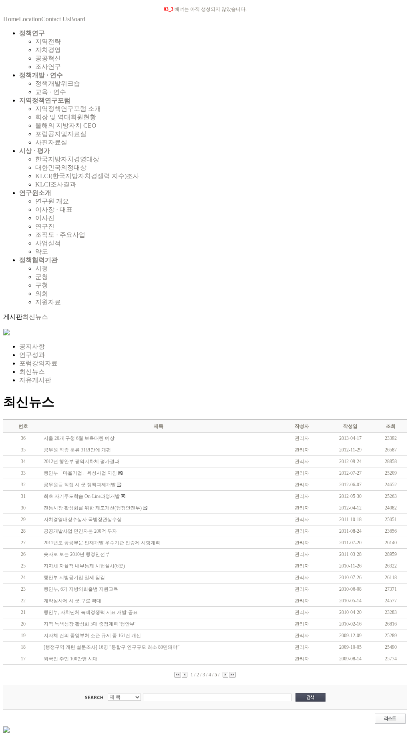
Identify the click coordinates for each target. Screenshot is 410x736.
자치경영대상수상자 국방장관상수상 (83, 519)
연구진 (44, 226)
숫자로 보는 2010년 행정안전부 (77, 554)
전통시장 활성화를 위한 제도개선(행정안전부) (93, 508)
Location (30, 19)
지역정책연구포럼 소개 (68, 108)
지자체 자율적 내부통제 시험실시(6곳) (84, 566)
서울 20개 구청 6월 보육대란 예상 (79, 438)
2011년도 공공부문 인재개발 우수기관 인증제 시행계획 (102, 542)
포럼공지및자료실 (60, 133)
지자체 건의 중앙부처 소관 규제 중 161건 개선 (92, 635)
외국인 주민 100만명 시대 (71, 659)
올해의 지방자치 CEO (65, 125)
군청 (41, 276)
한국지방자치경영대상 (67, 159)
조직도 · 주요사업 (60, 234)
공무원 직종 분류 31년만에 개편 (77, 450)
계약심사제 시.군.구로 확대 (72, 601)
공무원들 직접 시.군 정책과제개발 (80, 484)
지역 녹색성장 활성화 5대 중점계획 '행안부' (89, 624)
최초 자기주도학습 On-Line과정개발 (82, 496)
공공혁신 (48, 58)
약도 (41, 251)
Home (11, 19)
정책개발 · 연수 (41, 75)
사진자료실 (51, 142)
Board (77, 19)
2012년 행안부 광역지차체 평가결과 (81, 461)
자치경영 (48, 49)
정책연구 (32, 33)
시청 (41, 268)
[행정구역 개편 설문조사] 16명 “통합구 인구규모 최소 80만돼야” (111, 647)
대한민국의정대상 (60, 167)
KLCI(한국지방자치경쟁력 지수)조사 (87, 175)
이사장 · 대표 (53, 209)
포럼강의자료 (38, 363)
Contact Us (55, 19)
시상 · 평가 (34, 150)
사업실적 (48, 243)
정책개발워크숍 (57, 83)
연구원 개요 (52, 201)
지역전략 (48, 41)
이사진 (44, 218)
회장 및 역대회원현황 (65, 117)
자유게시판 (35, 380)
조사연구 (48, 66)
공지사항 (32, 346)
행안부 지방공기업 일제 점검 (74, 577)
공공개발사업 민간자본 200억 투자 (80, 531)
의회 (41, 293)
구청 (41, 285)
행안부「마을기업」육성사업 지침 (81, 473)
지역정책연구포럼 (44, 100)
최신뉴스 (35, 316)
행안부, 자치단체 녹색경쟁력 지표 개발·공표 (91, 612)
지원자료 (48, 302)
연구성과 (32, 354)
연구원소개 (35, 192)
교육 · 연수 (50, 91)
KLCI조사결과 (55, 184)
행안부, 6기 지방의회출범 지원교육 (81, 589)
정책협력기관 (38, 260)
